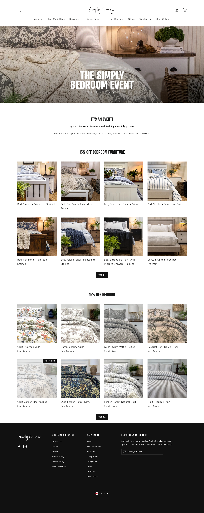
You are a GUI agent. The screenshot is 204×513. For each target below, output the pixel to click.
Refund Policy (58, 456)
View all (102, 275)
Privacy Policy (58, 461)
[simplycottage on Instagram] (25, 446)
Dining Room (94, 19)
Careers (55, 446)
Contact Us (57, 441)
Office (131, 19)
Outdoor (144, 19)
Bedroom (74, 19)
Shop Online (162, 19)
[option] (102, 64)
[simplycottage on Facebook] (19, 446)
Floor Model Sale (56, 19)
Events (36, 19)
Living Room (114, 19)
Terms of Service (59, 466)
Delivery (55, 451)
